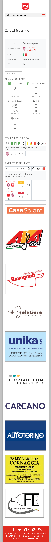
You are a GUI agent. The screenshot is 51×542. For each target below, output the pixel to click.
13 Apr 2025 (10, 181)
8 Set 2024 (10, 192)
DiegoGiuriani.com (30, 538)
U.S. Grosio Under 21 (32, 48)
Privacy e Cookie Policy (31, 536)
